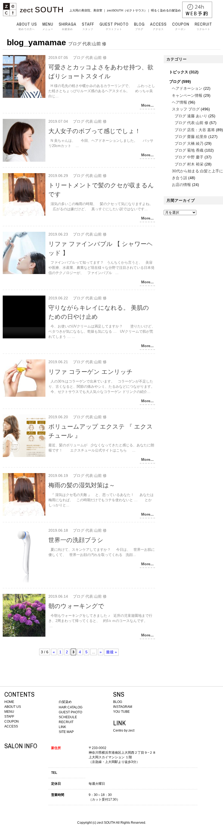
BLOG (117, 702)
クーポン (180, 26)
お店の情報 (181, 184)
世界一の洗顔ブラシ (75, 540)
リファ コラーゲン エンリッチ (90, 371)
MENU (9, 712)
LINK (62, 727)
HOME (9, 702)
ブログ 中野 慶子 (189, 157)
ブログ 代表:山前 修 (191, 123)
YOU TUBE (121, 712)
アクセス (158, 26)
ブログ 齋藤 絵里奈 (191, 136)
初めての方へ (27, 26)
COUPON (11, 721)
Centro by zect (123, 730)
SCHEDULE (68, 717)
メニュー (47, 26)
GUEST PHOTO (70, 712)
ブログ (139, 26)
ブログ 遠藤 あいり (191, 116)
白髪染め (67, 26)
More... (147, 105)
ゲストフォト (114, 26)
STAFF (9, 716)
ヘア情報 (179, 102)
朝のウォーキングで (76, 606)
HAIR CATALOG (70, 707)
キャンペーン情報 (187, 95)
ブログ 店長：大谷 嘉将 (195, 130)
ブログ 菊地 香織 (189, 150)
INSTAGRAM (122, 707)
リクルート (203, 26)
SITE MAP (66, 732)
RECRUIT (66, 722)
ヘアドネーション (187, 88)
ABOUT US (12, 707)
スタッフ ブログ (186, 109)
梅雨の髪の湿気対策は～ (81, 485)
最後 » (111, 652)
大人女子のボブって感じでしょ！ (94, 131)
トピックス (178, 72)
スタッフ (88, 26)
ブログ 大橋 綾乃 (189, 143)
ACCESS (11, 726)
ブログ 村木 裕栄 (189, 164)
